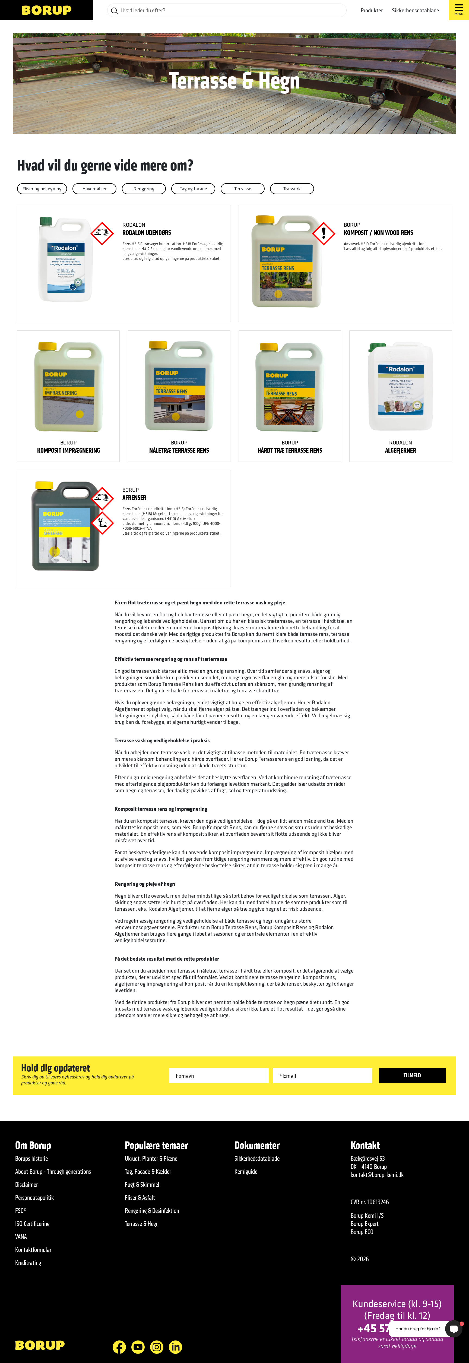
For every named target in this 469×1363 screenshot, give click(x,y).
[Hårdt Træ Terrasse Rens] (289, 386)
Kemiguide (245, 1172)
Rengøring (144, 188)
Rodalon (133, 225)
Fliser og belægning (42, 188)
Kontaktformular (33, 1250)
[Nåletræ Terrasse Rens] (179, 386)
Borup (352, 225)
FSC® (21, 1211)
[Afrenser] (65, 525)
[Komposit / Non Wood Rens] (287, 260)
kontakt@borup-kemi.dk (377, 1175)
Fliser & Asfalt (140, 1198)
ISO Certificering (32, 1224)
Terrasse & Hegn (142, 1224)
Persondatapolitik (34, 1198)
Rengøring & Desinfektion (152, 1211)
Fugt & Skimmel (142, 1185)
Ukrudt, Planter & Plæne (151, 1158)
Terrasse (242, 188)
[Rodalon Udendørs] (65, 260)
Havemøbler (95, 188)
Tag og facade (193, 188)
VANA (21, 1237)
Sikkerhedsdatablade (415, 10)
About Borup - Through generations (53, 1172)
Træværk (292, 188)
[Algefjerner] (400, 386)
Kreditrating (28, 1263)
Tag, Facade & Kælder (148, 1172)
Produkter (372, 10)
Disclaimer (26, 1185)
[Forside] (46, 10)
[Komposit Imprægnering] (68, 386)
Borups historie (31, 1158)
